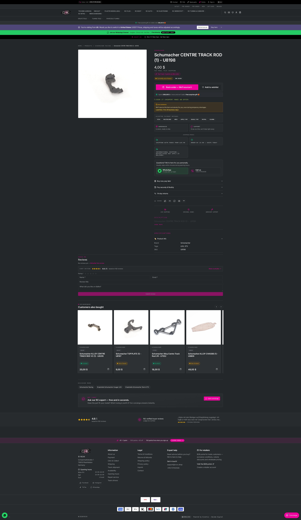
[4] (93, 273)
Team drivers (113, 480)
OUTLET (176, 6)
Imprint (140, 467)
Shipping (111, 464)
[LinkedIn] (170, 201)
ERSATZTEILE (82, 18)
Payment (111, 457)
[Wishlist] (232, 12)
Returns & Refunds (145, 457)
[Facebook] (165, 201)
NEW (203, 6)
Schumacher (84, 347)
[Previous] (216, 307)
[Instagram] (179, 201)
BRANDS (219, 6)
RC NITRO (81, 14)
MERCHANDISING (95, 14)
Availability (112, 471)
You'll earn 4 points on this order (168, 74)
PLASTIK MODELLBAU (112, 11)
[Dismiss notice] (221, 27)
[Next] (221, 307)
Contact (141, 471)
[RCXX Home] (66, 12)
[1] (85, 273)
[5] (96, 273)
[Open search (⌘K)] (225, 12)
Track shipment (114, 467)
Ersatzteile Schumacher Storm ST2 (137, 387)
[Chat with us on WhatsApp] (5, 515)
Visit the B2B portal (204, 464)
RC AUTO (149, 11)
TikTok (84, 487)
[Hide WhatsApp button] (9, 517)
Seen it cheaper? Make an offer (172, 99)
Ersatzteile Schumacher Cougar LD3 (109, 387)
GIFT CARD (210, 6)
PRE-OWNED (186, 6)
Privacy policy (143, 464)
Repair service (113, 477)
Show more (158, 224)
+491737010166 (173, 468)
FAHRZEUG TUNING (112, 18)
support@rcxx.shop (174, 465)
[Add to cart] (108, 369)
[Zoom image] (112, 84)
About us (111, 454)
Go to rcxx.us (202, 27)
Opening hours (113, 474)
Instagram (98, 483)
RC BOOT (138, 11)
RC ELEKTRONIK (162, 11)
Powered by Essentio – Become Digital (208, 517)
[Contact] (229, 12)
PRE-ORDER (195, 6)
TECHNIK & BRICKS (84, 11)
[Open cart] (240, 12)
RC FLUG (127, 11)
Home (80, 45)
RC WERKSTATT (177, 11)
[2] (88, 273)
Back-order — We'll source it (179, 87)
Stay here (214, 27)
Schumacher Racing (103, 45)
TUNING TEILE (96, 18)
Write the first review (97, 263)
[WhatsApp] (174, 201)
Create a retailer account (206, 467)
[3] (90, 273)
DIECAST (97, 11)
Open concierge (213, 398)
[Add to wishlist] (109, 313)
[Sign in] (236, 12)
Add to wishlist (211, 87)
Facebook (85, 483)
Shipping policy (143, 461)
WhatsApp (96, 487)
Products (88, 45)
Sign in (212, 2)
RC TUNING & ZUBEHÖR (196, 11)
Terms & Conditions (145, 454)
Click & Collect (113, 461)
